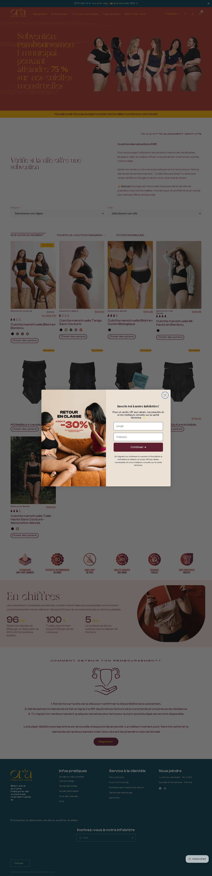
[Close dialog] (165, 395)
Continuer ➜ (138, 447)
